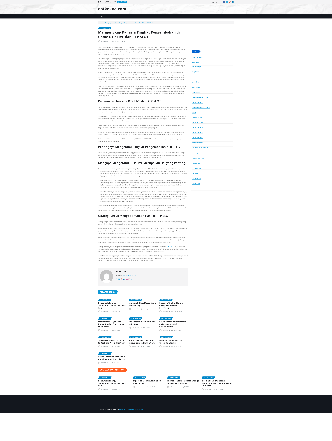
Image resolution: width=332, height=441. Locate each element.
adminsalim (105, 41)
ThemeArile (139, 409)
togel (194, 113)
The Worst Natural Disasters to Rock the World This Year (111, 341)
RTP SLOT (169, 247)
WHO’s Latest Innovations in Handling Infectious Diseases (112, 357)
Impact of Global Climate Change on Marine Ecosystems (171, 305)
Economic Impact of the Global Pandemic (170, 341)
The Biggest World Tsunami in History (142, 322)
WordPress (122, 409)
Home (101, 23)
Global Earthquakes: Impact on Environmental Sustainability (172, 324)
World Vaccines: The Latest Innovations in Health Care (142, 341)
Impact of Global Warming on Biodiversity (143, 304)
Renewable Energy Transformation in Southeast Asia (112, 305)
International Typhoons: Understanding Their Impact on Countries (112, 324)
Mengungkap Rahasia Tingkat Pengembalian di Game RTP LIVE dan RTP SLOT (129, 23)
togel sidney (196, 183)
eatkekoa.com (112, 8)
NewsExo (131, 409)
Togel (102, 16)
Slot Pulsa (195, 62)
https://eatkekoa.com (129, 275)
